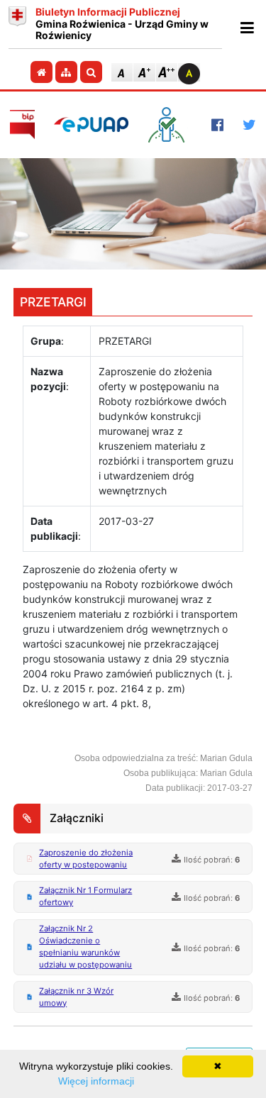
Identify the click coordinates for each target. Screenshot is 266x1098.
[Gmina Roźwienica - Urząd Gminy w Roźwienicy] (17, 24)
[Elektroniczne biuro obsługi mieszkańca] (170, 125)
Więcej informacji (96, 1081)
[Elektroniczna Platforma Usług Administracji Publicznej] (91, 124)
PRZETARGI (53, 301)
